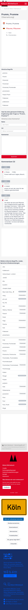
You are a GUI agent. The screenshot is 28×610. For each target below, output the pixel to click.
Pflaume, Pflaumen (13, 28)
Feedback (7, 487)
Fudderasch (6, 270)
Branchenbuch (13, 527)
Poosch (14, 313)
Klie (4, 281)
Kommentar (5, 134)
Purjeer (5, 379)
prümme (5, 73)
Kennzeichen (13, 531)
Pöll (14, 306)
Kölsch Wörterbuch (9, 4)
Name (3, 122)
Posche (5, 324)
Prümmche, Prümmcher (14, 354)
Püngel (14, 376)
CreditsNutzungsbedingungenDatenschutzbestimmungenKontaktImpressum (10, 472)
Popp (14, 320)
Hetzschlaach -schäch (9, 274)
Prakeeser (5, 98)
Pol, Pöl (5, 302)
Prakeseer (5, 105)
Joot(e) (5, 277)
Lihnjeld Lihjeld (7, 288)
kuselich (5, 285)
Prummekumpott (7, 361)
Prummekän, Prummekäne (10, 358)
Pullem (4, 372)
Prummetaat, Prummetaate (14, 365)
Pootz (4, 317)
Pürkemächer (6, 390)
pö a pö (14, 299)
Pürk (14, 386)
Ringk (4, 408)
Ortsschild (13, 543)
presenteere (6, 335)
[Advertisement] (14, 52)
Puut (14, 401)
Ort (2, 128)
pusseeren (14, 394)
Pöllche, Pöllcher (14, 310)
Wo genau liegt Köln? (13, 539)
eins (4, 267)
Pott (14, 328)
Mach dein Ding (14, 292)
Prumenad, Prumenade (9, 87)
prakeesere (6, 101)
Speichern (14, 156)
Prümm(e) (5, 80)
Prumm (5, 76)
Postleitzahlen (13, 535)
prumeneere (6, 91)
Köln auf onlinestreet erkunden (13, 519)
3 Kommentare (12, 35)
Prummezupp (6, 369)
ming (14, 295)
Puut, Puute (14, 404)
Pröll (14, 340)
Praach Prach (6, 94)
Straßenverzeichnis (13, 523)
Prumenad (5, 84)
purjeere (5, 383)
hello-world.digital (10, 575)
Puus (4, 397)
